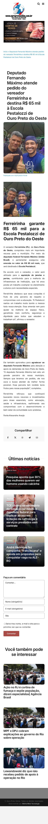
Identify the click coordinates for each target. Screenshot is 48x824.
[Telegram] (29, 437)
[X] (15, 437)
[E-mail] (37, 437)
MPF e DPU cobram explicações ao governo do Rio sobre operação (23, 734)
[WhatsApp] (22, 437)
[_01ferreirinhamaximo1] (24, 123)
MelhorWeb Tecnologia (30, 804)
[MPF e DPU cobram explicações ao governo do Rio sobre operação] (24, 709)
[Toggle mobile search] (38, 4)
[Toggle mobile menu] (43, 4)
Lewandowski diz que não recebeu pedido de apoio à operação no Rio (20, 774)
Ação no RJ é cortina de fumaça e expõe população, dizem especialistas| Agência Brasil (22, 692)
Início (5, 52)
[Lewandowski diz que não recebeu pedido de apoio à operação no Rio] (24, 749)
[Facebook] (8, 437)
